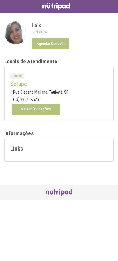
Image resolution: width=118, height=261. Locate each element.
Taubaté (17, 76)
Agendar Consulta (51, 43)
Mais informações (36, 109)
